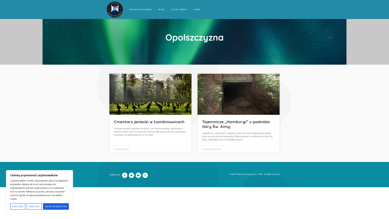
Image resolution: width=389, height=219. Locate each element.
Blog (161, 9)
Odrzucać (34, 206)
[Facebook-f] (124, 175)
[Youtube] (138, 175)
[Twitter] (131, 175)
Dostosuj (17, 206)
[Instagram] (145, 175)
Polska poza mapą (140, 9)
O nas (197, 9)
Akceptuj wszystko (56, 206)
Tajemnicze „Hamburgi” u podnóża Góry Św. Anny (236, 124)
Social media (179, 9)
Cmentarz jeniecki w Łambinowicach (149, 121)
